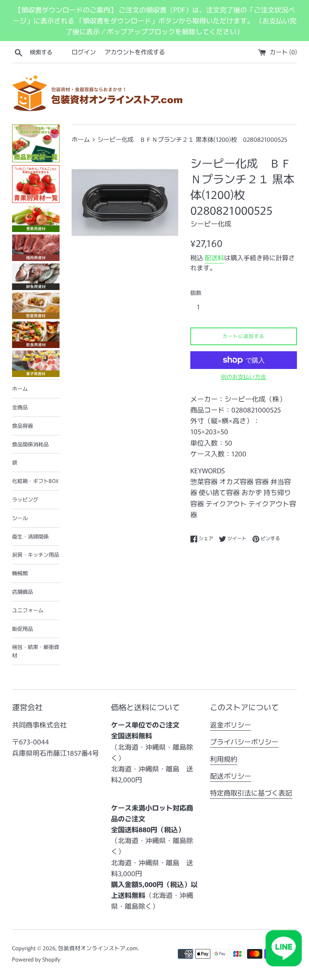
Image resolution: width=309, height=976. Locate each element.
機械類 (20, 573)
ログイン (84, 51)
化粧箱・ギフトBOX (35, 481)
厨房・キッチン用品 (35, 554)
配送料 (214, 257)
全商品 (20, 407)
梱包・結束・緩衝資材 (35, 651)
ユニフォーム (27, 610)
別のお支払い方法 (243, 377)
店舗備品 (22, 591)
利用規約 (223, 759)
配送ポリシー (230, 776)
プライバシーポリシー (244, 741)
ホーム (20, 388)
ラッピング (25, 499)
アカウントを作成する (135, 51)
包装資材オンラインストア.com (98, 948)
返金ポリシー (230, 724)
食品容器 (22, 425)
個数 (196, 292)
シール (20, 518)
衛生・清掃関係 (30, 536)
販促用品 (22, 628)
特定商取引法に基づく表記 (251, 792)
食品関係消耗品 (30, 444)
